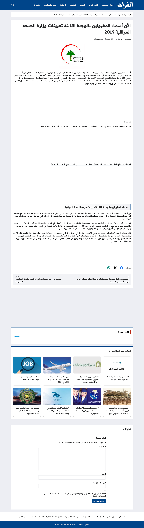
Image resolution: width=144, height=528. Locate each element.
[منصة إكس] (115, 268)
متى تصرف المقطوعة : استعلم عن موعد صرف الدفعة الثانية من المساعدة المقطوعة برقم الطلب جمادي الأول (85, 126)
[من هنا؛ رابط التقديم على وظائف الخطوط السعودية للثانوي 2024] (57, 371)
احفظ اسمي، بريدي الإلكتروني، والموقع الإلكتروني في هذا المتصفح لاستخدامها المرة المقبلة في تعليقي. (75, 495)
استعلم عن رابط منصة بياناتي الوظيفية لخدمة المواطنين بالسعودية (38, 280)
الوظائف (117, 15)
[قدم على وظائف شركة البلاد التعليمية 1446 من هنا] (117, 371)
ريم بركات (119, 39)
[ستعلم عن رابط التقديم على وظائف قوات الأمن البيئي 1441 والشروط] (27, 402)
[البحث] (13, 5)
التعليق (102, 447)
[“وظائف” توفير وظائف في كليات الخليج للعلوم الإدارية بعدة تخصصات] (57, 402)
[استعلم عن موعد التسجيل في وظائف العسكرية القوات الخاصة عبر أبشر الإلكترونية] (117, 402)
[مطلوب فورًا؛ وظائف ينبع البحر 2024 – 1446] (27, 371)
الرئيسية (127, 15)
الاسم (103, 474)
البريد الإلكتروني (99, 483)
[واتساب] (109, 268)
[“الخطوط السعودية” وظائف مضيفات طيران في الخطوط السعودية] (87, 402)
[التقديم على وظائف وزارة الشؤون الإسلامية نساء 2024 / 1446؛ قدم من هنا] (87, 371)
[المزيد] (102, 268)
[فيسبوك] (121, 268)
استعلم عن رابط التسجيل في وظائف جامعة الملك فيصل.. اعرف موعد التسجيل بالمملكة (102, 280)
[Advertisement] (72, 103)
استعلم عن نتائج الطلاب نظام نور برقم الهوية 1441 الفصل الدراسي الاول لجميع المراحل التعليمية (91, 164)
